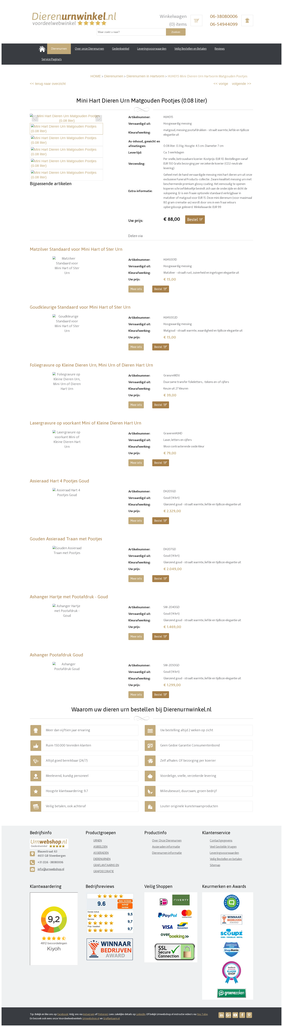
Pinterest (103, 1014)
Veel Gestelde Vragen (223, 846)
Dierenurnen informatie (167, 853)
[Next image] (98, 118)
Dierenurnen (113, 76)
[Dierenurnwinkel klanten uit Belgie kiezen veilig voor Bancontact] (182, 928)
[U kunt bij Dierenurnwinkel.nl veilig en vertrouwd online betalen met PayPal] (167, 916)
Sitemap (215, 865)
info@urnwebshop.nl (51, 869)
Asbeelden (100, 846)
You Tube (202, 1014)
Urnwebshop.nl (90, 1018)
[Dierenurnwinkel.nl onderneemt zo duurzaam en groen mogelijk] (231, 996)
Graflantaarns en (106, 865)
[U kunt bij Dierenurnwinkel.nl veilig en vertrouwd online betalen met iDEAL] (164, 904)
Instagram (88, 1014)
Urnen (97, 840)
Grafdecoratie (103, 871)
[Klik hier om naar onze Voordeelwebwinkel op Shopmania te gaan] (231, 956)
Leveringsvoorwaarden (224, 853)
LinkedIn (140, 1014)
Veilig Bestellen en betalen (226, 859)
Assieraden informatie (166, 846)
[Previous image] (35, 118)
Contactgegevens (221, 840)
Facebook (62, 1014)
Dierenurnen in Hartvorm (145, 76)
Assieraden (101, 853)
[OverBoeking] (175, 938)
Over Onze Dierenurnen (167, 840)
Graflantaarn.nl (111, 1018)
